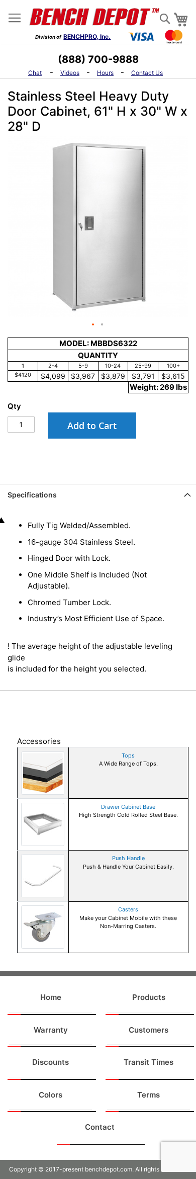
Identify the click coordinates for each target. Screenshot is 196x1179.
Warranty (51, 1030)
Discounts (50, 1062)
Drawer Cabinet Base (128, 806)
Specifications (32, 494)
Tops (128, 755)
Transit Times (148, 1062)
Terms (148, 1095)
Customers (148, 1030)
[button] (93, 324)
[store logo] (98, 16)
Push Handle (128, 858)
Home (50, 997)
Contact (100, 1127)
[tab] (98, 500)
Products (148, 997)
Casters (128, 909)
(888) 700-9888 (98, 59)
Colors (50, 1095)
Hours (105, 72)
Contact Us (147, 72)
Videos (69, 72)
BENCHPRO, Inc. (87, 36)
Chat (35, 72)
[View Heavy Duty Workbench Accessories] (42, 772)
